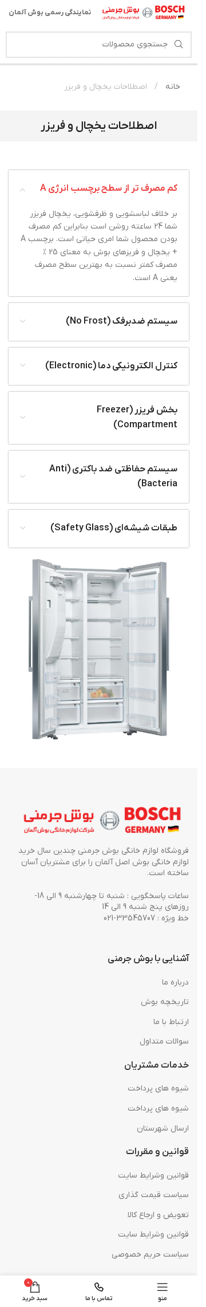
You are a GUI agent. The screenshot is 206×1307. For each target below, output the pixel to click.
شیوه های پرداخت (158, 1088)
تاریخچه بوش (165, 1002)
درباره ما (175, 982)
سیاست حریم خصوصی (150, 1254)
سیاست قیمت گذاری (153, 1195)
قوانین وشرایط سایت (153, 1175)
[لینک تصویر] (103, 821)
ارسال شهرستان (163, 1128)
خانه (171, 86)
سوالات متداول (164, 1041)
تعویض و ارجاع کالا (158, 1215)
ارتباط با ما (171, 1022)
